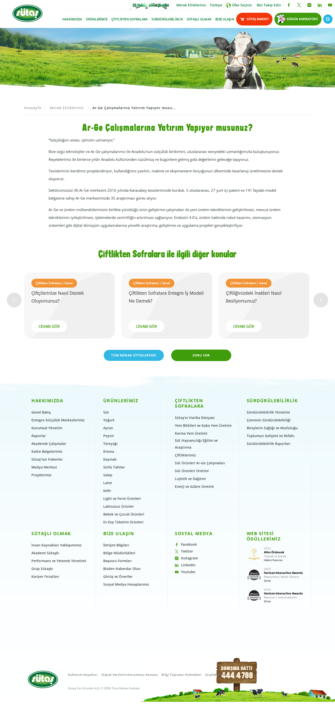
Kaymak (109, 459)
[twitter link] (299, 5)
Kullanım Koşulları (83, 674)
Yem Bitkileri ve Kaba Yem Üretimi (203, 425)
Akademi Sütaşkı (45, 553)
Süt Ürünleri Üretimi (192, 470)
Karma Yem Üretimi (191, 433)
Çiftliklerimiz (185, 455)
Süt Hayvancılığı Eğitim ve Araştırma (196, 444)
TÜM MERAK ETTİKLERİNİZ (133, 355)
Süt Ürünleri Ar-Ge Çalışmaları (200, 463)
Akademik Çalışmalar (48, 443)
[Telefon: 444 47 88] (237, 680)
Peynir (108, 435)
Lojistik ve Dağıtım (190, 478)
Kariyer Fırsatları (45, 576)
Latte (107, 482)
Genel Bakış (41, 412)
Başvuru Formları (117, 560)
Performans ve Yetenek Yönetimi (58, 560)
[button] (14, 300)
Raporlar (38, 435)
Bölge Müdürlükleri (119, 553)
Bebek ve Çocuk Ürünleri (123, 514)
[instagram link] (309, 5)
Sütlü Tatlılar (114, 467)
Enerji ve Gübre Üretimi (194, 486)
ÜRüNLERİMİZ (96, 19)
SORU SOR (201, 355)
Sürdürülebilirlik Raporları (268, 443)
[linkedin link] (320, 5)
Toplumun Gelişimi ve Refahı (270, 435)
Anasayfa (32, 107)
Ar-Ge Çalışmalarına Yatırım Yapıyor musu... (134, 107)
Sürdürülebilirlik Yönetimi (268, 412)
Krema (108, 451)
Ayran (108, 428)
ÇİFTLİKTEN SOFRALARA (129, 19)
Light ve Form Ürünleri (122, 498)
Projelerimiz (41, 475)
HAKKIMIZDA (72, 19)
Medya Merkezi (44, 467)
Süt (106, 412)
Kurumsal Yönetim (46, 428)
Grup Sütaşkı (42, 568)
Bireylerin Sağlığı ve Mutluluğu (272, 428)
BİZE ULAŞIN (224, 19)
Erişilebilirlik (215, 674)
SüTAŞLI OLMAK (199, 19)
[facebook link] (289, 5)
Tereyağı (110, 443)
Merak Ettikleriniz (191, 5)
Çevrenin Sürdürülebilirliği (269, 420)
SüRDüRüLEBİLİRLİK (167, 19)
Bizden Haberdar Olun (122, 568)
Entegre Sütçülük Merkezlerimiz (58, 420)
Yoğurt (109, 420)
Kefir (107, 490)
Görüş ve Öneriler (118, 576)
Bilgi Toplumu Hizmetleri (182, 674)
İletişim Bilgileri (116, 545)
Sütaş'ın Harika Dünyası (195, 417)
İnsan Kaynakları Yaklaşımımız (56, 545)
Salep (107, 475)
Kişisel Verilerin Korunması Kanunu (130, 674)
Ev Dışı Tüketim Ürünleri (123, 522)
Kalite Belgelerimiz (46, 451)
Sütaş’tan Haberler (47, 459)
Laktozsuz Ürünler (118, 506)
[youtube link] (330, 5)
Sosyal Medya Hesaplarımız (126, 584)
